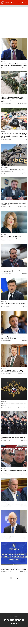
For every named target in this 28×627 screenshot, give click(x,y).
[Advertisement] (14, 22)
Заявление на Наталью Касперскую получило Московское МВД (11, 237)
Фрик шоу (4, 401)
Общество (4, 334)
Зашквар (4, 61)
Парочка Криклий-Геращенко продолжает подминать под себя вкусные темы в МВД (12, 371)
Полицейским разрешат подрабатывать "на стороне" (13, 437)
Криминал (4, 234)
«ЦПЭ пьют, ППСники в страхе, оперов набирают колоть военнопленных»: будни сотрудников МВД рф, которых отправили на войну (13, 99)
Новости (16, 2)
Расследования (26, 2)
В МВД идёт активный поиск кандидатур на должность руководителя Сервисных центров (13, 568)
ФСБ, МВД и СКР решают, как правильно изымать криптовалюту (12, 170)
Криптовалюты (5, 167)
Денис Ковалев (24, 440)
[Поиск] (10, 623)
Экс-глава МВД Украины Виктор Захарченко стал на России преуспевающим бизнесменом (13, 64)
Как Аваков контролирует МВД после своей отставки (13, 471)
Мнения (20, 2)
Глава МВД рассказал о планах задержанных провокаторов (13, 203)
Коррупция (4, 566)
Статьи (23, 2)
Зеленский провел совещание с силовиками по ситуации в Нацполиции (13, 304)
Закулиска (4, 267)
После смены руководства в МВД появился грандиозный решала (13, 270)
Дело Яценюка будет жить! (8, 536)
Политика (4, 201)
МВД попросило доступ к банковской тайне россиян (13, 404)
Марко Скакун (24, 473)
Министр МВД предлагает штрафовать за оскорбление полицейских (12, 337)
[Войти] (18, 623)
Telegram (25, 67)
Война (3, 95)
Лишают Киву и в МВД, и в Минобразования (13, 504)
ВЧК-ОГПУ (25, 139)
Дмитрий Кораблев (23, 103)
